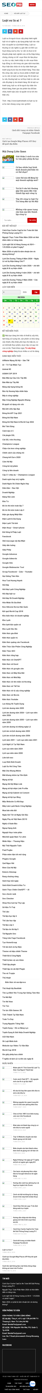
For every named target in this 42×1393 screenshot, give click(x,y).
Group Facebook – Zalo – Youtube (17, 572)
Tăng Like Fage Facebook (13, 938)
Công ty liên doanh (10, 470)
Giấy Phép (6, 550)
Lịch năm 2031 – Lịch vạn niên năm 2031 (19, 740)
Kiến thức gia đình (10, 633)
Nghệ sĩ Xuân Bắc (9, 824)
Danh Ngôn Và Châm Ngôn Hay (15, 484)
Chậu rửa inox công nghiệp (14, 448)
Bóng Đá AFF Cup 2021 (12, 413)
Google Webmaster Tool (13, 567)
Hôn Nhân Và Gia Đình (11, 602)
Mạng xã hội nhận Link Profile (15, 788)
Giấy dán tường (8, 545)
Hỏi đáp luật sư (19, 13)
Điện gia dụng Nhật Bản (12, 514)
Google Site (7, 563)
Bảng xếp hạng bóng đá (12, 387)
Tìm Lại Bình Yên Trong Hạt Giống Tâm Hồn (21, 993)
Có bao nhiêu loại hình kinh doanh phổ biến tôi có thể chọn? (27, 169)
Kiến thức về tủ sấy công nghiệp (16, 691)
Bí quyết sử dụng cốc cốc (13, 404)
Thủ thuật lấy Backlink (11, 988)
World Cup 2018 (9, 1050)
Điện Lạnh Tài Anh (10, 523)
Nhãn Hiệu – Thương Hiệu (13, 841)
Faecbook (6, 536)
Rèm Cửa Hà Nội (9, 868)
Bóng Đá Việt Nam (10, 418)
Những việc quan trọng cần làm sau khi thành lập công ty (27, 211)
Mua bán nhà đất (9, 810)
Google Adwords (9, 558)
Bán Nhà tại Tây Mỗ (10, 382)
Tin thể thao (7, 1002)
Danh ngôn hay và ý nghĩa (13, 479)
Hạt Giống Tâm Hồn (10, 576)
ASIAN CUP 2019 (9, 374)
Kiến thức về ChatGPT (11, 660)
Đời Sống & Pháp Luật (11, 532)
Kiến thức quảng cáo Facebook (15, 642)
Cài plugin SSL (8, 435)
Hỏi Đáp (5, 585)
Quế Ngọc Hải (8, 863)
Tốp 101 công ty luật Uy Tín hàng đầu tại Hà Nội (27, 200)
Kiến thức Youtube (10, 699)
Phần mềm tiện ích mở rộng (14, 854)
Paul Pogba (7, 850)
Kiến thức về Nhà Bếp (11, 677)
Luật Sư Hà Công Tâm (11, 766)
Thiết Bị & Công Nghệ (11, 956)
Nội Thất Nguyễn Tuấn (11, 846)
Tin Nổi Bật (7, 997)
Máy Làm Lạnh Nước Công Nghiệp (17, 806)
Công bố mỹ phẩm (10, 466)
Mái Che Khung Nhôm (11, 771)
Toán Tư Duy (7, 1019)
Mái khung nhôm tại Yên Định (14, 775)
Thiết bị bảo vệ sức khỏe (13, 960)
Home (6, 13)
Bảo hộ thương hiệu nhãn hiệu (15, 391)
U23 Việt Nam (8, 1037)
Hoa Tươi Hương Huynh (12, 580)
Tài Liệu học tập (9, 920)
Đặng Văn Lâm (8, 497)
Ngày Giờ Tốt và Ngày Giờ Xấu (15, 815)
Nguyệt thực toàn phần (12, 832)
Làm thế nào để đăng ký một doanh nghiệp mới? (27, 179)
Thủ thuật (6, 978)
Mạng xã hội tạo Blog (11, 797)
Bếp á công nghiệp (10, 396)
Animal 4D (6, 369)
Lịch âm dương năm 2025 (13, 708)
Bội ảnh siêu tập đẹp (11, 409)
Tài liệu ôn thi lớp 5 (10, 929)
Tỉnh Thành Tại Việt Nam (13, 1015)
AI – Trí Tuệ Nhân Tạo (11, 365)
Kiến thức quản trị (10, 638)
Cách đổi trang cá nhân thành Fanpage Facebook (26, 131)
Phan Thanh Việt (13, 1376)
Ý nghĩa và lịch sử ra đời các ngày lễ (17, 1059)
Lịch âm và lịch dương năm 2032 (16, 731)
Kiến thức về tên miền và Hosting (16, 682)
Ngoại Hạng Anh (9, 828)
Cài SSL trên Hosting (11, 440)
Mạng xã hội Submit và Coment (15, 793)
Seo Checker (8, 898)
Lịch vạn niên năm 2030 (12, 753)
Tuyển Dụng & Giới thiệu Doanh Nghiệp (18, 1032)
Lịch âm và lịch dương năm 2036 (16, 736)
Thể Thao (26, 1389)
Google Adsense (9, 554)
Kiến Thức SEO (8, 651)
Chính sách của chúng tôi (13, 453)
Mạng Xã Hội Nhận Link (12, 784)
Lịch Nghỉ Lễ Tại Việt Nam (13, 744)
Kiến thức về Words (10, 695)
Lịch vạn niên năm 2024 (12, 749)
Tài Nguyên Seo (9, 934)
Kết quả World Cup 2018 (12, 611)
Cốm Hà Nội (7, 462)
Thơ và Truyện (8, 973)
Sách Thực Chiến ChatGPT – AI (15, 890)
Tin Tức (5, 1006)
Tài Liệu (5, 912)
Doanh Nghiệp (8, 492)
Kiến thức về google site (13, 669)
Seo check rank (9, 894)
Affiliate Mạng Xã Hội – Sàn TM (15, 360)
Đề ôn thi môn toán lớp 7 (12, 506)
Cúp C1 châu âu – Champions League (18, 475)
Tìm (35, 292)
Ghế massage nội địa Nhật (13, 541)
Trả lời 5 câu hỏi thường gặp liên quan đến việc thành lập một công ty (27, 190)
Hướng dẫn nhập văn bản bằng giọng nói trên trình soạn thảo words (24, 1220)
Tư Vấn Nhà (6, 26)
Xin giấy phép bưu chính (12, 1054)
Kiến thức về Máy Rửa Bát (13, 673)
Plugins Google (9, 859)
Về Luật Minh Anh (9, 1041)
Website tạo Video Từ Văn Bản (15, 1046)
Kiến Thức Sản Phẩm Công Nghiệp (17, 647)
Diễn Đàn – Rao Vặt (10, 488)
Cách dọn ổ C (8, 431)
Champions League (10, 444)
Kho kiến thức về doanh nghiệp (15, 616)
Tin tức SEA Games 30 (12, 1010)
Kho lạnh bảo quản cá (11, 625)
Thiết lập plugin (9, 964)
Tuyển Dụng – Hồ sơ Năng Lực (15, 1028)
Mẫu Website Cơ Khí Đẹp (13, 801)
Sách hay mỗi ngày (10, 881)
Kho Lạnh (6, 620)
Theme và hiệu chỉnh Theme (14, 951)
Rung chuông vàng (10, 876)
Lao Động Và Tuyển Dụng (13, 704)
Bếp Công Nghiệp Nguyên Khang (16, 400)
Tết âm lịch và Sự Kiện (12, 947)
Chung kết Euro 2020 (11, 457)
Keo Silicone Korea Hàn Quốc (15, 607)
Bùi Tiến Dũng (8, 426)
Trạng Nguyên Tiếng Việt (13, 1024)
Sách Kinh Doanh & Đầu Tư (13, 885)
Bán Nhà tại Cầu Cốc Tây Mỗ (14, 378)
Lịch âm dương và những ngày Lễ (16, 727)
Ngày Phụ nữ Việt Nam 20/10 (14, 819)
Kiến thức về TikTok (11, 686)
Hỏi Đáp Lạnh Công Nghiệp (13, 589)
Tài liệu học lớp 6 (9, 916)
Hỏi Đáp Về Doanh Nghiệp (13, 598)
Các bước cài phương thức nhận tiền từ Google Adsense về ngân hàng (25, 1173)
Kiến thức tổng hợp (10, 655)
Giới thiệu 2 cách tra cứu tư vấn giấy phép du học (27, 157)
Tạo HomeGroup (9, 942)
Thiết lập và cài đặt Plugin (13, 969)
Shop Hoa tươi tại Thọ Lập (13, 903)
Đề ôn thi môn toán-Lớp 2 (13, 510)
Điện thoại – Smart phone (13, 528)
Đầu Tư (5, 501)
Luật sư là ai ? (7, 1250)
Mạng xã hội (7, 780)
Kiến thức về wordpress (15, 982)
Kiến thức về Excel (10, 664)
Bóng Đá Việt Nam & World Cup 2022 (18, 422)
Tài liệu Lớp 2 (8, 925)
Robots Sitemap (9, 872)
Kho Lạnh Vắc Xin (9, 629)
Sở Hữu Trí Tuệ (8, 907)
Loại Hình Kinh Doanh (11, 762)
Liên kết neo (7, 758)
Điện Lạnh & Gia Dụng (11, 519)
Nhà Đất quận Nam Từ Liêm (14, 837)
